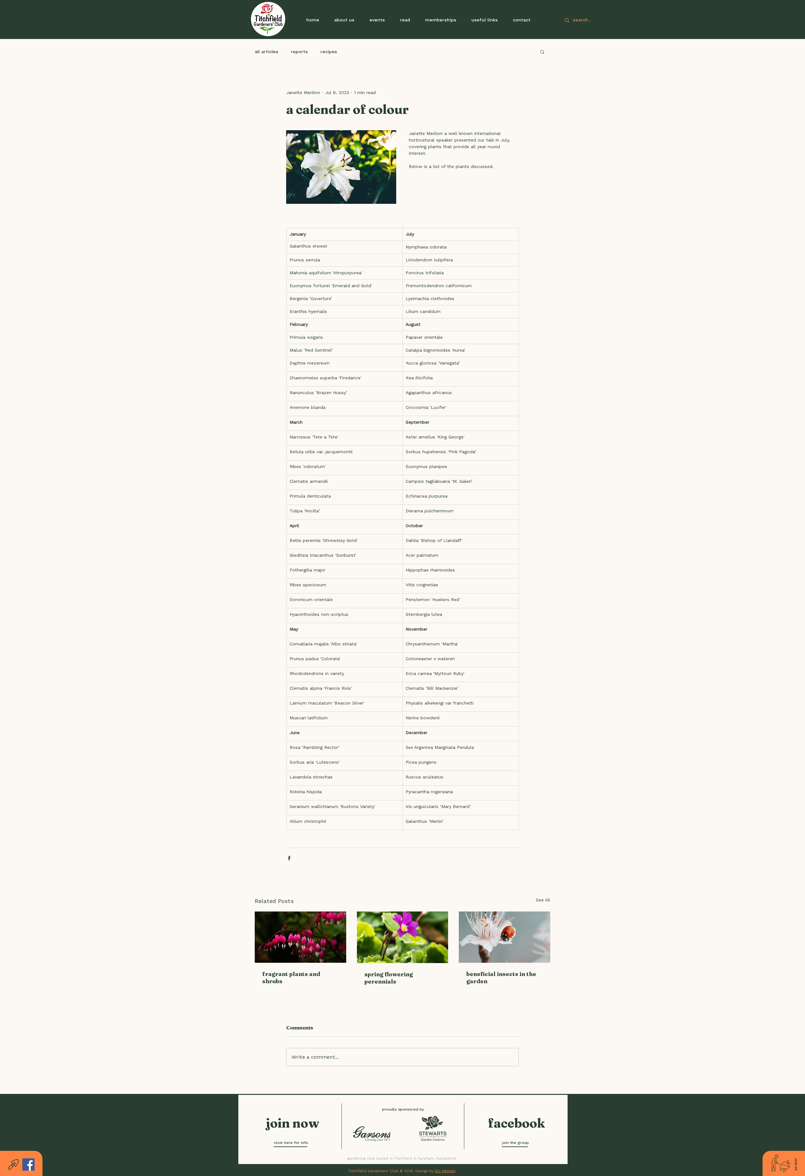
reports (299, 51)
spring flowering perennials (388, 978)
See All (543, 899)
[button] (377, 20)
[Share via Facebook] (289, 858)
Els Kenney (445, 1171)
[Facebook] (28, 1164)
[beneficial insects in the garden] (504, 937)
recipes (328, 51)
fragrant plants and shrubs (291, 977)
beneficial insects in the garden (501, 977)
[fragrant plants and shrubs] (300, 937)
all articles (266, 51)
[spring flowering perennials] (402, 937)
